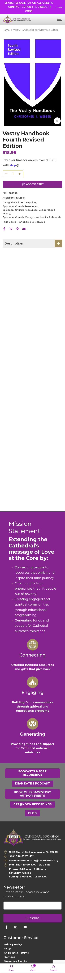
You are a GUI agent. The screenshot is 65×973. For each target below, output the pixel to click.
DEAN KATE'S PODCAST (32, 783)
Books (12, 221)
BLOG (32, 813)
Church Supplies (26, 202)
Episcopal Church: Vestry (18, 217)
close (59, 7)
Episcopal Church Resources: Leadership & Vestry (29, 211)
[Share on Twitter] (10, 228)
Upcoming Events (15, 961)
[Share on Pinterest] (17, 228)
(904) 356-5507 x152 (21, 856)
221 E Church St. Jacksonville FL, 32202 (33, 852)
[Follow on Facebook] (6, 927)
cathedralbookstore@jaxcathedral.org (33, 860)
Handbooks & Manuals (47, 217)
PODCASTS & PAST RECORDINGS (32, 773)
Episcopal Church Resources (20, 206)
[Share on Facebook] (4, 228)
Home (6, 30)
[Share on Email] (23, 228)
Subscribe (33, 918)
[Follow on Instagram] (16, 927)
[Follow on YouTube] (25, 927)
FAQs (7, 948)
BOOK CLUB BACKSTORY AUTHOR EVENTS (32, 794)
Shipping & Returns (16, 952)
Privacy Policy (13, 944)
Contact (9, 956)
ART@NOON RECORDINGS (32, 804)
